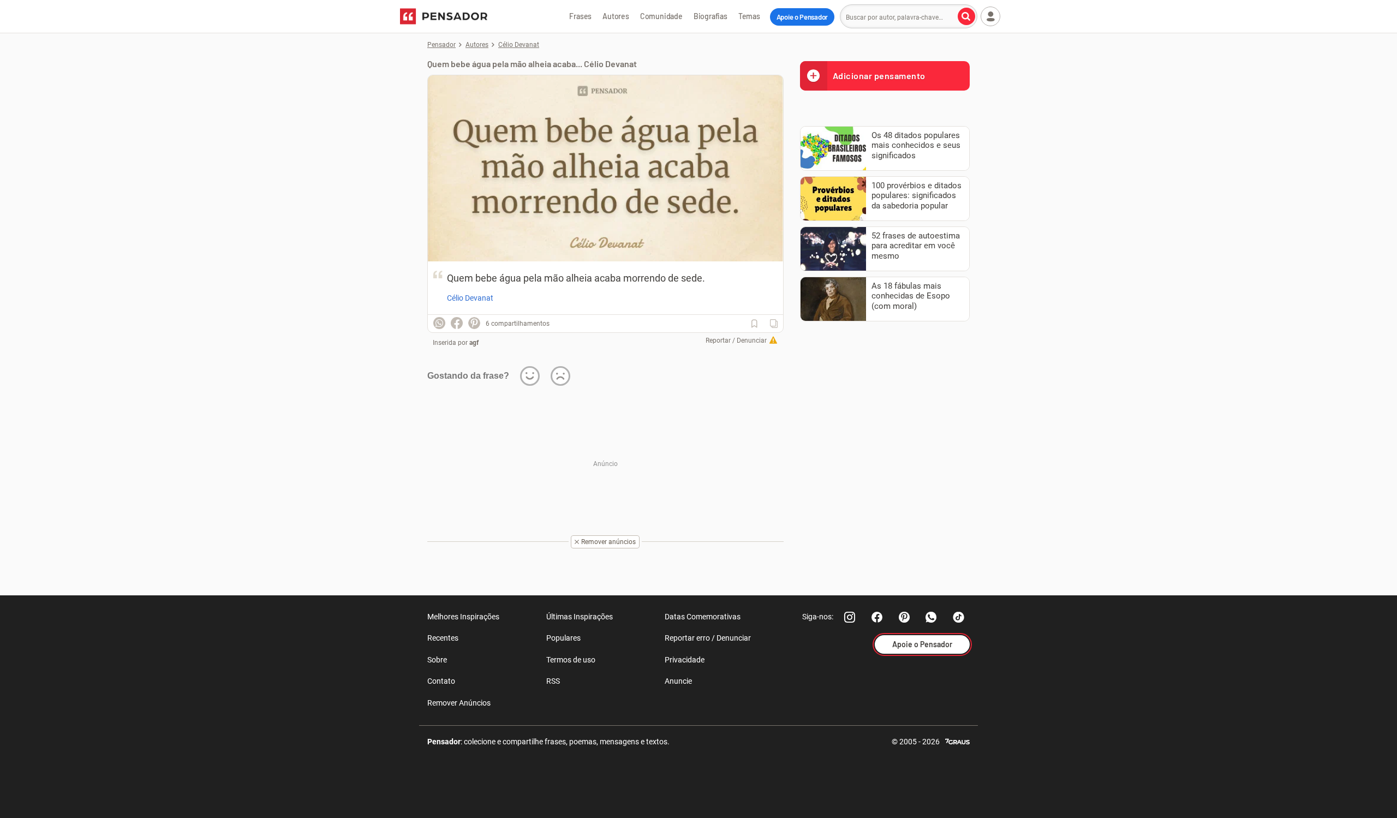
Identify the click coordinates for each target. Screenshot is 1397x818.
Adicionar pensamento (879, 75)
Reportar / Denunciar (736, 340)
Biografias (710, 16)
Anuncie (678, 681)
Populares (563, 638)
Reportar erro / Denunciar (708, 638)
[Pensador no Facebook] (877, 617)
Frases (580, 16)
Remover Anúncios (459, 702)
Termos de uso (570, 659)
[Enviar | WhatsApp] (439, 323)
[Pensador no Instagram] (850, 617)
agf (474, 343)
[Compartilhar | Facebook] (457, 323)
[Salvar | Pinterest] (474, 323)
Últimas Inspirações (579, 616)
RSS (553, 681)
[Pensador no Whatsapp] (931, 617)
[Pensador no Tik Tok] (959, 617)
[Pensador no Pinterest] (904, 617)
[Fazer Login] (990, 16)
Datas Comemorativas (703, 616)
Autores (615, 16)
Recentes (442, 638)
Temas (749, 16)
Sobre (437, 659)
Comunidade (661, 16)
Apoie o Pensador (802, 17)
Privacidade (685, 659)
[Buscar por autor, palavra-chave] (966, 16)
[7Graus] (957, 741)
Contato (441, 681)
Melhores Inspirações (463, 616)
